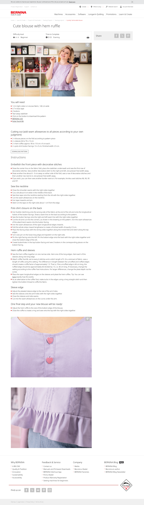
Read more (72, 2)
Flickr (38, 490)
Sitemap (13, 502)
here (14, 277)
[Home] (18, 13)
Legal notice (20, 502)
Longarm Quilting (96, 14)
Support (26, 7)
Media (77, 466)
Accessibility (17, 477)
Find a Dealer (48, 475)
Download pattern (19, 151)
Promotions (111, 14)
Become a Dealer (81, 469)
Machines (58, 14)
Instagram (50, 490)
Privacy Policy (30, 502)
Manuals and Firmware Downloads (56, 469)
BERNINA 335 (17, 119)
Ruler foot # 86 (18, 121)
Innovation (16, 472)
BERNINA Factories (82, 472)
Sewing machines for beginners (55, 480)
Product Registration (17, 7)
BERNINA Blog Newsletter (115, 472)
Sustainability (17, 475)
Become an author (113, 469)
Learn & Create (125, 14)
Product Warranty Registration (55, 477)
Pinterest (44, 490)
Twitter (32, 490)
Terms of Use (39, 502)
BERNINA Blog (111, 466)
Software (82, 14)
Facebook (26, 490)
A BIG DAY (16, 466)
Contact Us (34, 7)
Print (87, 37)
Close (132, 2)
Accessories (70, 14)
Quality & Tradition (19, 469)
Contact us (47, 466)
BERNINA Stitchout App (52, 472)
